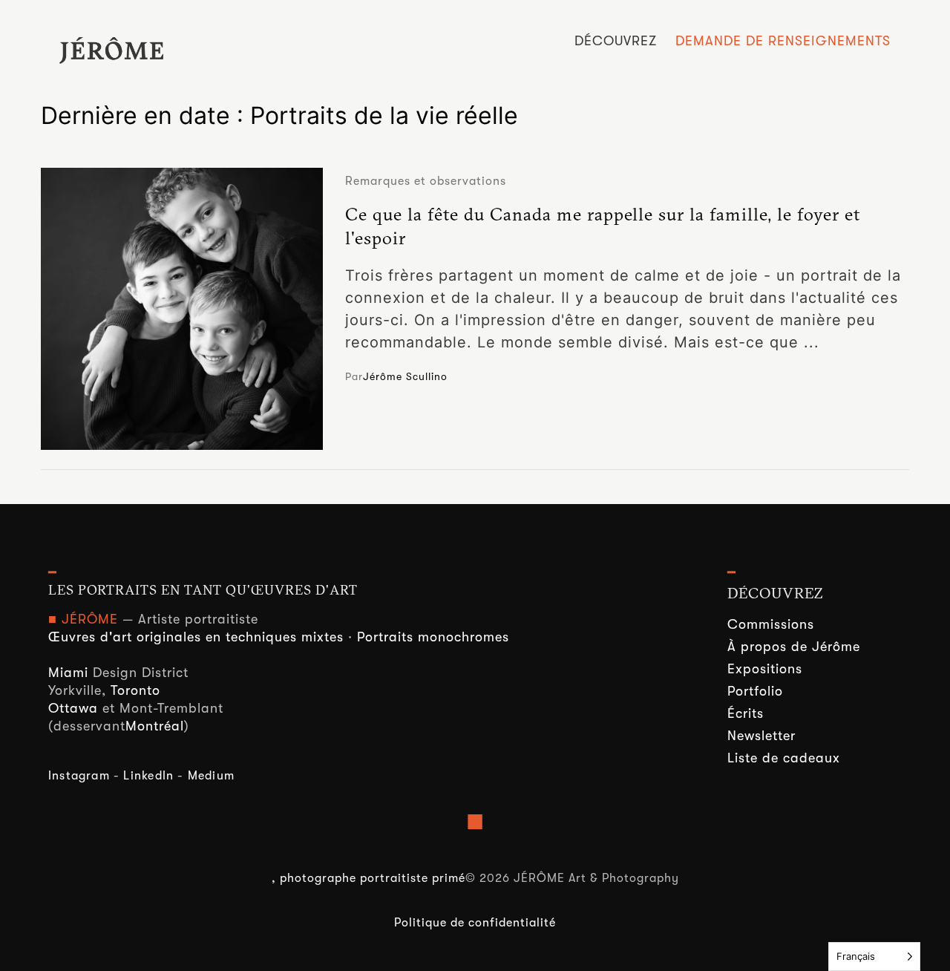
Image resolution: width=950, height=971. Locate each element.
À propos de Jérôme (793, 646)
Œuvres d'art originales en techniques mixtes (196, 637)
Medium (211, 775)
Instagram (79, 775)
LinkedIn (148, 775)
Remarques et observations (425, 181)
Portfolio (755, 691)
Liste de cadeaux (783, 758)
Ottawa (73, 708)
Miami (68, 672)
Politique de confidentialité (475, 922)
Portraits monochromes (433, 637)
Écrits (745, 713)
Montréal (154, 726)
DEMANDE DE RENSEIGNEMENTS (783, 40)
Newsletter (761, 735)
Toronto (135, 690)
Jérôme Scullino (405, 376)
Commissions (770, 624)
